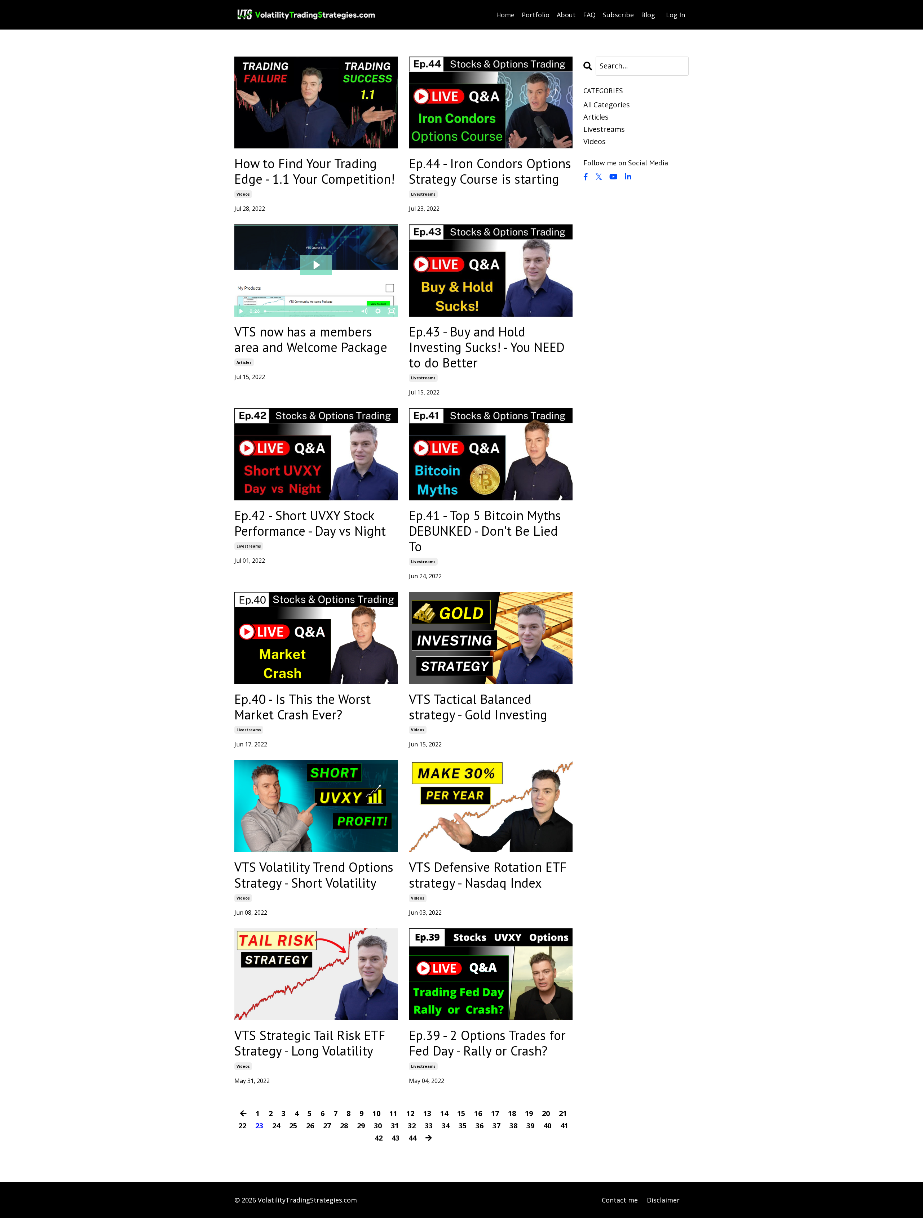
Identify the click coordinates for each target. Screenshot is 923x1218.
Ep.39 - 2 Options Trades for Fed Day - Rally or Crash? (487, 1042)
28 (344, 1125)
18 (512, 1113)
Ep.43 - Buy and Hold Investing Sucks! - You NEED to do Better (487, 347)
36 (479, 1125)
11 (393, 1113)
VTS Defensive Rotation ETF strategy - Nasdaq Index (487, 874)
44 (412, 1138)
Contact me (620, 1200)
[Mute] (364, 311)
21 (563, 1113)
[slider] (309, 311)
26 (310, 1125)
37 (496, 1125)
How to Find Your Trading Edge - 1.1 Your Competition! (314, 171)
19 (529, 1113)
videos (243, 194)
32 (412, 1125)
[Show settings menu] (378, 311)
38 (513, 1125)
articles (244, 362)
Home (505, 14)
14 (444, 1113)
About (566, 14)
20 (546, 1113)
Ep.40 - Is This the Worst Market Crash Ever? (302, 706)
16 (478, 1113)
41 (564, 1125)
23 (259, 1125)
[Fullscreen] (391, 311)
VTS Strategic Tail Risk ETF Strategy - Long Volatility (309, 1042)
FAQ (589, 14)
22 (242, 1125)
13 (427, 1113)
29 (361, 1125)
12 (410, 1113)
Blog (648, 14)
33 (429, 1125)
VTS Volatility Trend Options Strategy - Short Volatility (313, 874)
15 (461, 1113)
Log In (675, 14)
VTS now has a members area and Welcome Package (310, 339)
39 (530, 1125)
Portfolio (535, 14)
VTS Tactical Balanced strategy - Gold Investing (478, 706)
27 (327, 1125)
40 (547, 1125)
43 (395, 1138)
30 (378, 1125)
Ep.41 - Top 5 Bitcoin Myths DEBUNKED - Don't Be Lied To (485, 531)
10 (376, 1113)
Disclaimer (663, 1200)
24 (276, 1125)
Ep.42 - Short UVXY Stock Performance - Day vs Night (310, 523)
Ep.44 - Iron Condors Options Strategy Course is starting (490, 171)
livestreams (423, 194)
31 (395, 1125)
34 (446, 1125)
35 (463, 1125)
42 (379, 1138)
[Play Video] (241, 311)
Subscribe (618, 14)
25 (293, 1125)
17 (495, 1113)
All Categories (606, 105)
